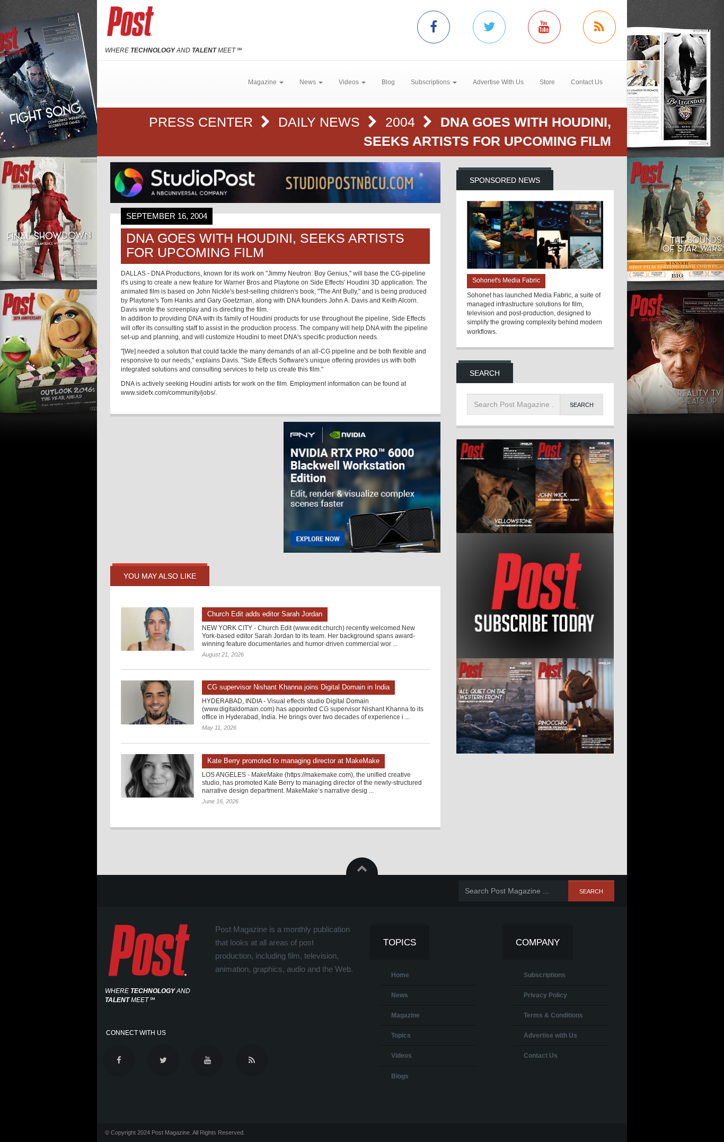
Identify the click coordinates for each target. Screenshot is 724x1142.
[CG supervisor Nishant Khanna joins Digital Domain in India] (157, 702)
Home (400, 975)
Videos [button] (349, 82)
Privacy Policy (545, 995)
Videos (401, 1055)
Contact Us (587, 82)
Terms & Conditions (553, 1015)
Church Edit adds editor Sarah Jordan (264, 614)
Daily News (321, 121)
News (399, 995)
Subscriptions (545, 975)
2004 (402, 121)
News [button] (308, 82)
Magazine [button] (263, 82)
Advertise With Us (498, 82)
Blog (388, 82)
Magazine (405, 1015)
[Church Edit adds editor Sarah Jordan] (157, 629)
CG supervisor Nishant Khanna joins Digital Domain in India (298, 687)
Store (547, 82)
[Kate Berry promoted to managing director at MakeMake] (157, 776)
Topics (401, 1035)
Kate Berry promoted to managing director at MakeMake (293, 761)
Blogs (400, 1076)
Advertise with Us (550, 1035)
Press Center (203, 121)
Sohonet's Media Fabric (506, 280)
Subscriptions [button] (431, 82)
